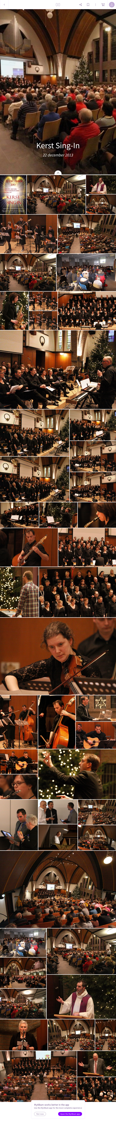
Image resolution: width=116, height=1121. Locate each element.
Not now (40, 1114)
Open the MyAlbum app (70, 1114)
